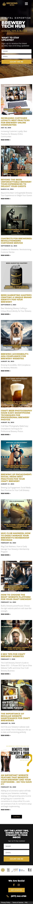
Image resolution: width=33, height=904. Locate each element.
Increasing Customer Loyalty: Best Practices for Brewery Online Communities (15, 121)
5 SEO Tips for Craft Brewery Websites (13, 655)
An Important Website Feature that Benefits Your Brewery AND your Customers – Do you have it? (16, 779)
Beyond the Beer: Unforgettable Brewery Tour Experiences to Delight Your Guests (16, 183)
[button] (16, 816)
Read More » (5, 140)
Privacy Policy (5, 902)
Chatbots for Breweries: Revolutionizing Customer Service (16, 240)
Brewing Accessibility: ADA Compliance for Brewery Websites (14, 356)
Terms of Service (17, 902)
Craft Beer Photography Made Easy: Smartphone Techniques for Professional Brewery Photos (16, 415)
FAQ (26, 902)
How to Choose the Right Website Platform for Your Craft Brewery (16, 597)
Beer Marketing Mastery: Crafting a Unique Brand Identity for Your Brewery (16, 298)
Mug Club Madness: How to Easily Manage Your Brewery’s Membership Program (16, 536)
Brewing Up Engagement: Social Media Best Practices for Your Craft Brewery (16, 477)
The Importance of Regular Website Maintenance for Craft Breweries (15, 717)
